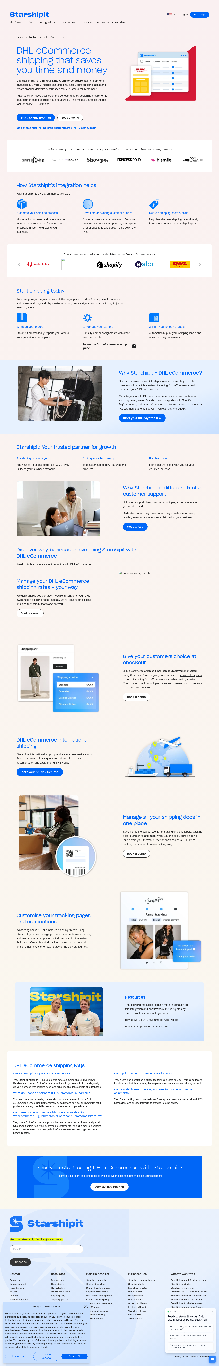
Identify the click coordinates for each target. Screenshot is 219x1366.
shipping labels (182, 831)
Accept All (74, 1356)
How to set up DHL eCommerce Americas (150, 1026)
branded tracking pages (53, 942)
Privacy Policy (54, 1316)
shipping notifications (29, 946)
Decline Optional (46, 1356)
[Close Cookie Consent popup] (86, 1306)
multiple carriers (146, 385)
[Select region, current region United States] (171, 14)
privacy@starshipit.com (19, 1343)
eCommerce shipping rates (33, 599)
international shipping (42, 754)
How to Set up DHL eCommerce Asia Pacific (151, 1019)
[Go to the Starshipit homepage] (29, 15)
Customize (18, 1356)
